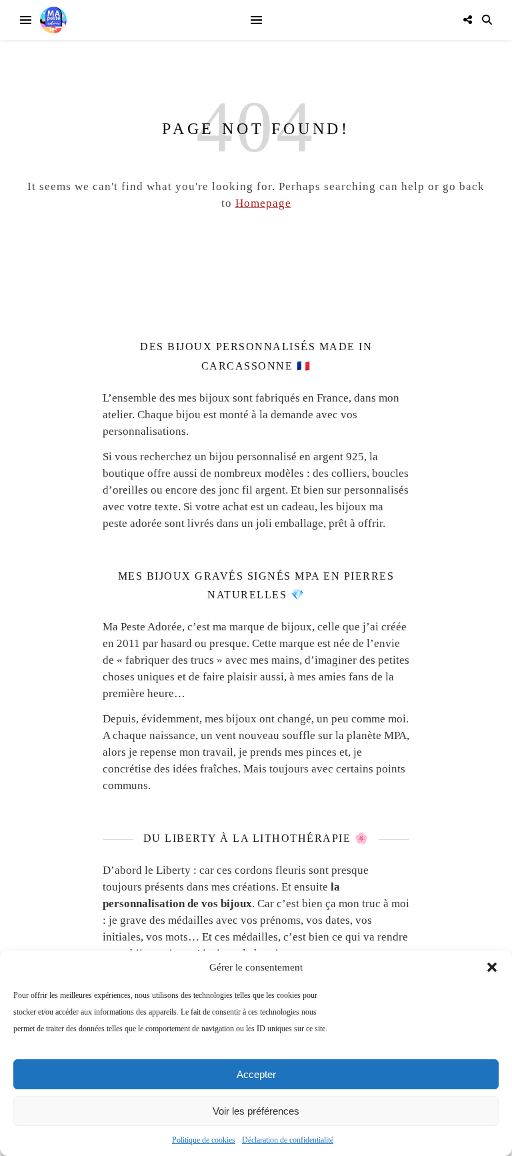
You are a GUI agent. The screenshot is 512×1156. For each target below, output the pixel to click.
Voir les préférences (256, 1111)
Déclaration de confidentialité (287, 1140)
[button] (492, 967)
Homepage (263, 203)
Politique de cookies (203, 1140)
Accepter (256, 1074)
